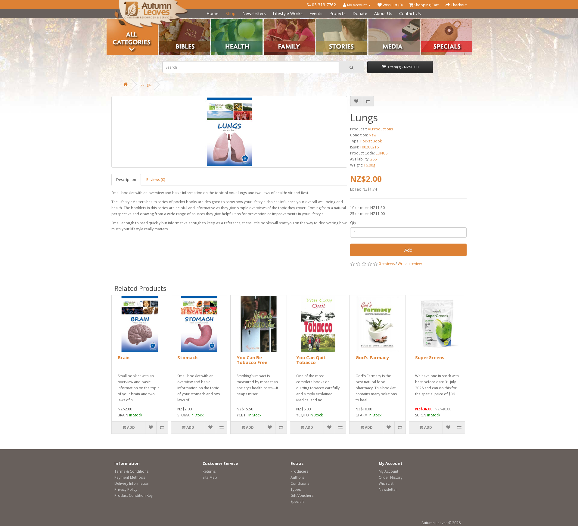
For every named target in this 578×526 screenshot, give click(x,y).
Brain (123, 357)
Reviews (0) (155, 179)
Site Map (210, 477)
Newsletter (388, 489)
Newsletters (254, 13)
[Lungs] (229, 132)
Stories (322, 21)
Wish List (386, 483)
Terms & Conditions (131, 471)
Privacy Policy (125, 489)
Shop (230, 13)
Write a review (410, 263)
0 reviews (387, 263)
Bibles (164, 21)
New (372, 135)
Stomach (187, 357)
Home (213, 13)
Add (408, 250)
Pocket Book (371, 141)
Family (269, 21)
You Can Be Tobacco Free (252, 360)
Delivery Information (131, 483)
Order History (390, 477)
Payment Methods (129, 477)
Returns (209, 471)
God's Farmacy (372, 357)
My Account (388, 471)
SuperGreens (429, 357)
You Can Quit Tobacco (311, 360)
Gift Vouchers (302, 495)
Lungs (146, 84)
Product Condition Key (133, 495)
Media (373, 21)
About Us (383, 13)
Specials (297, 501)
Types (296, 489)
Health (216, 21)
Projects (337, 13)
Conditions (300, 483)
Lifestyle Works (288, 13)
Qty (353, 222)
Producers (299, 471)
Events (315, 13)
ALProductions (380, 129)
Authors (297, 477)
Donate (360, 13)
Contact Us (410, 13)
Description (126, 179)
